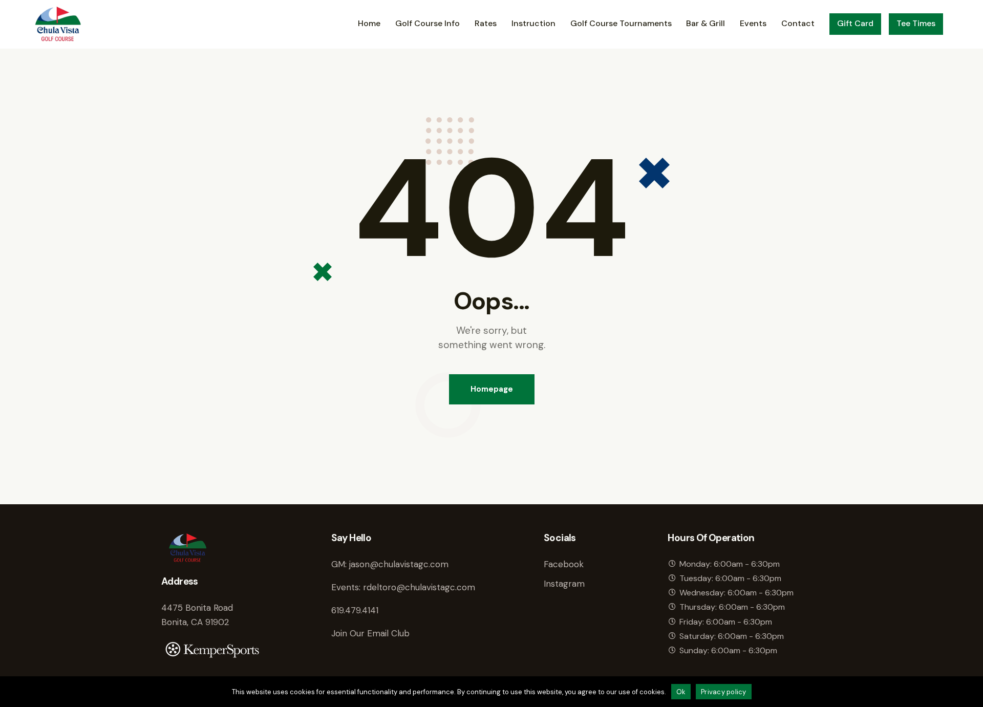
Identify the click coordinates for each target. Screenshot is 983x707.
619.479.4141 (354, 610)
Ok (681, 692)
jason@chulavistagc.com (398, 564)
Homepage (492, 389)
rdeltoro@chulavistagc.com (419, 587)
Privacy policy (723, 692)
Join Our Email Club (370, 633)
